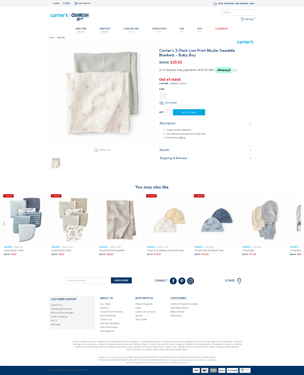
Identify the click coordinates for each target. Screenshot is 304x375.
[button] (5, 224)
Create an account (145, 311)
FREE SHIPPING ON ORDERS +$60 (235, 3)
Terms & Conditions (76, 369)
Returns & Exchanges (62, 312)
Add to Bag (189, 112)
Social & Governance (111, 311)
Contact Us (56, 304)
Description (168, 123)
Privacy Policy (56, 369)
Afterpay (55, 324)
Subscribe (121, 280)
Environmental (108, 315)
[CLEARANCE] (25, 220)
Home (51, 37)
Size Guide (170, 102)
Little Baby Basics (179, 307)
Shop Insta (84, 3)
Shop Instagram (144, 303)
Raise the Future (109, 327)
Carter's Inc (106, 319)
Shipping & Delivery (173, 158)
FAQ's (54, 320)
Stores (67, 3)
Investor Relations (110, 323)
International (107, 331)
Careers (104, 307)
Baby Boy (61, 37)
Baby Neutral (177, 311)
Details (164, 150)
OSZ (163, 95)
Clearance (176, 315)
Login (56, 3)
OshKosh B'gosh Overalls (184, 303)
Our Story (105, 303)
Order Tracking (59, 316)
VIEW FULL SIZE (104, 150)
